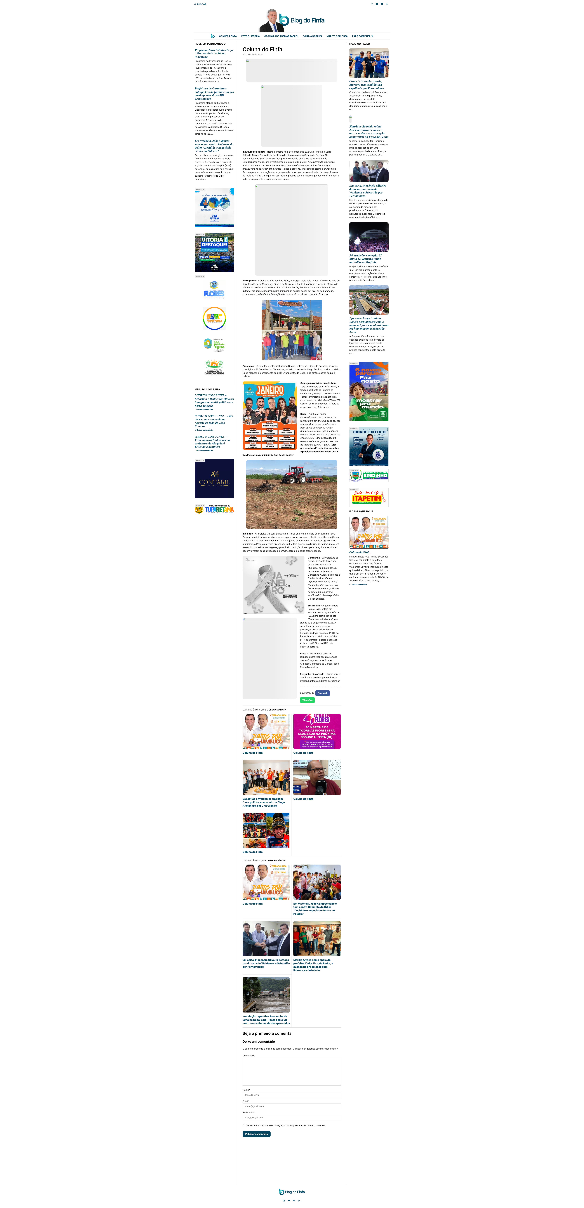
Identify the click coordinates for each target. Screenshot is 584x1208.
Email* (246, 1101)
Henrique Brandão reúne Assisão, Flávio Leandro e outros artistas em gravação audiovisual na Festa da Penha (368, 131)
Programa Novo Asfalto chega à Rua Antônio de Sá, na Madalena (214, 53)
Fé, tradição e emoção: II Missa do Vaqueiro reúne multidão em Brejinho (365, 259)
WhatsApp (307, 700)
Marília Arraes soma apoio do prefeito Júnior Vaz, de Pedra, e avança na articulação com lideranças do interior (313, 965)
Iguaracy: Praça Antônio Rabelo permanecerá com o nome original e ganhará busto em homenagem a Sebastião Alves (368, 325)
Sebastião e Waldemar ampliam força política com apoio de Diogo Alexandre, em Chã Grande (264, 802)
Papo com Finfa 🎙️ (363, 36)
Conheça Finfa (228, 36)
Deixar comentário (205, 409)
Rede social (249, 1112)
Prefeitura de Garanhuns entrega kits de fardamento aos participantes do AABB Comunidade (214, 93)
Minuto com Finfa (337, 36)
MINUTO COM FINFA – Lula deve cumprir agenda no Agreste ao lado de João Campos (214, 421)
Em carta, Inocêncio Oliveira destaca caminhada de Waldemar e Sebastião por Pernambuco (266, 963)
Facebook (322, 693)
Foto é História (250, 36)
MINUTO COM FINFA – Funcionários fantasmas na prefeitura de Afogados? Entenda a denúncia (212, 442)
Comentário (249, 1055)
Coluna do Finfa (312, 36)
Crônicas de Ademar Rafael (281, 36)
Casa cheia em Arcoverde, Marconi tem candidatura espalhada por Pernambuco (366, 84)
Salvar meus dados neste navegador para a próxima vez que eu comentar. (285, 1125)
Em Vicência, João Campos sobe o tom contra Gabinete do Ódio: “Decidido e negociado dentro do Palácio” (214, 146)
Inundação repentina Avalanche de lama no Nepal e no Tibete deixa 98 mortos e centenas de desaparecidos (266, 1020)
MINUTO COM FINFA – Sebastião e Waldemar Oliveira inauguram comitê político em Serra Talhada (214, 400)
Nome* (246, 1089)
